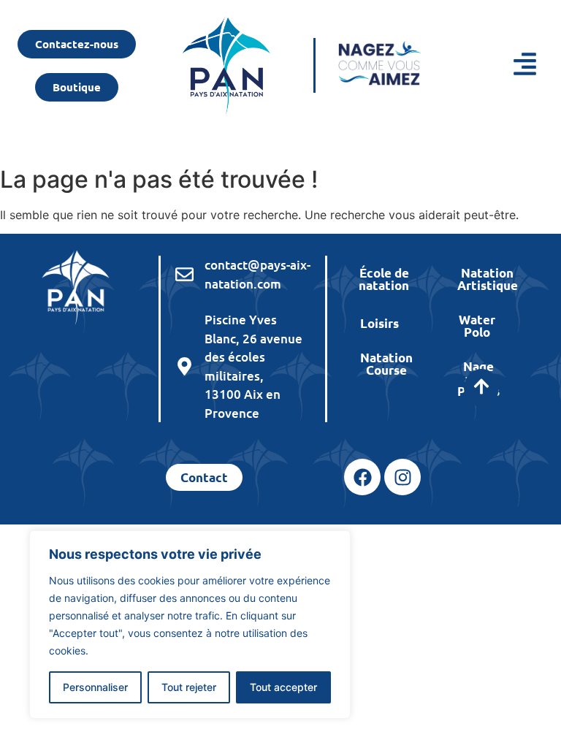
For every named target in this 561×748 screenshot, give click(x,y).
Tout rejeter (188, 687)
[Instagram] (402, 477)
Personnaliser (95, 687)
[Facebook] (362, 477)
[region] (190, 624)
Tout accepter (283, 687)
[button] (502, 65)
